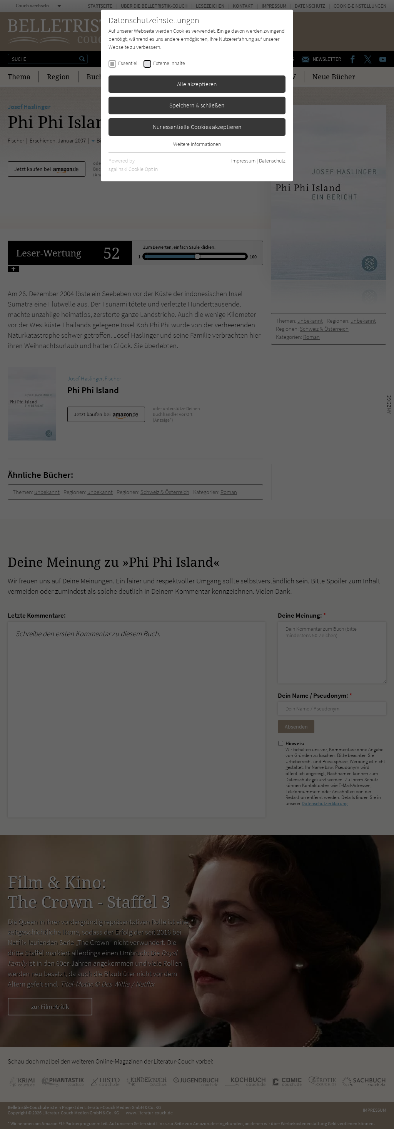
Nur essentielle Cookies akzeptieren (197, 127)
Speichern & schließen (197, 105)
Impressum (243, 160)
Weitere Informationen (197, 144)
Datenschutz (272, 160)
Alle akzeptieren (197, 84)
